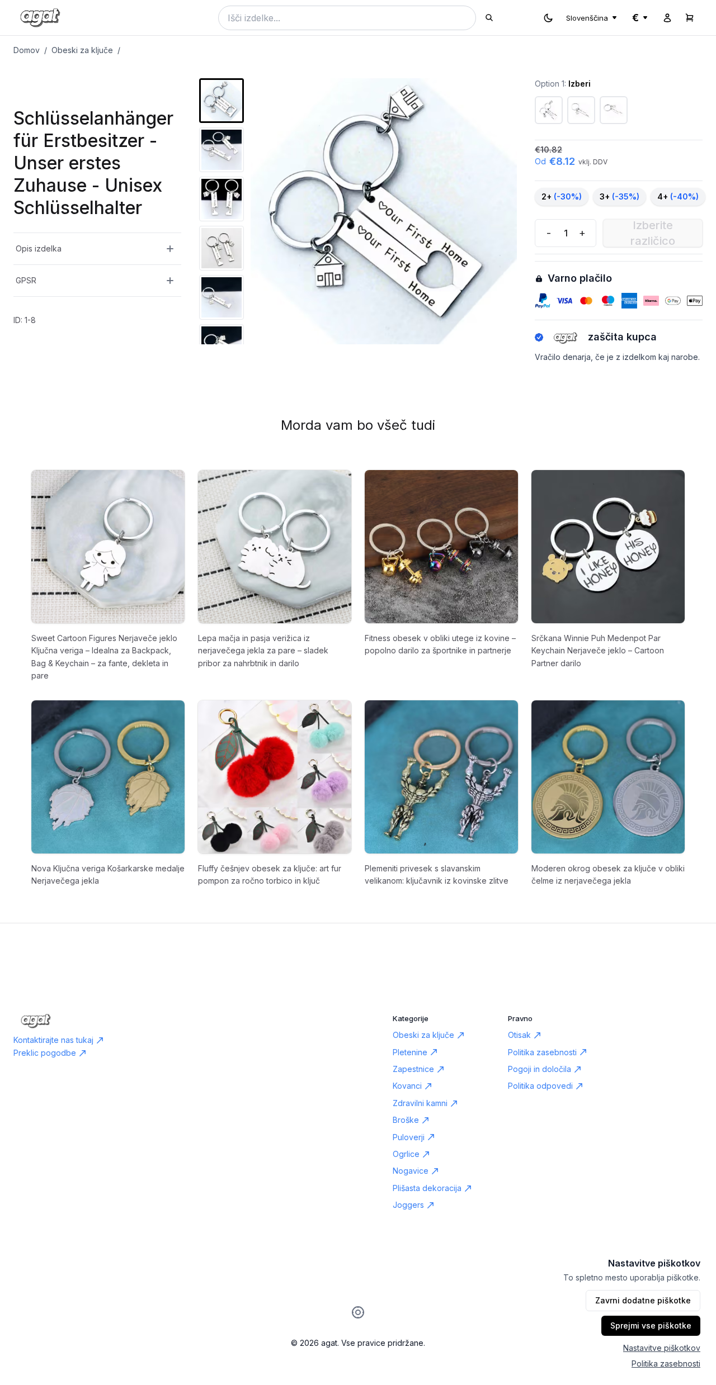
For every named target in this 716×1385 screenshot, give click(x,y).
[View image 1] (221, 100)
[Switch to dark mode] (548, 18)
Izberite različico (652, 233)
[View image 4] (221, 248)
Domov (26, 50)
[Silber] (549, 110)
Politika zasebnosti (666, 1363)
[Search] (489, 17)
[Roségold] (614, 110)
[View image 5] (221, 297)
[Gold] (581, 110)
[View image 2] (221, 149)
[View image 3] (221, 199)
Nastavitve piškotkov (661, 1348)
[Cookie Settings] (358, 1312)
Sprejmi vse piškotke (650, 1325)
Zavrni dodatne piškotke (643, 1300)
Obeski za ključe (82, 50)
